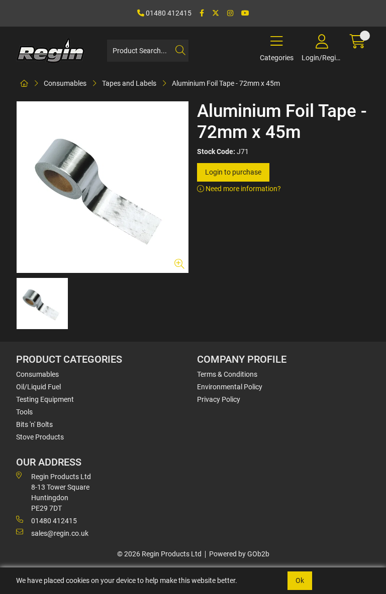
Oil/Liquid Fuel (38, 387)
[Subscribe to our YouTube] (245, 13)
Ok (300, 580)
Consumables (65, 83)
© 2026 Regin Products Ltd (159, 554)
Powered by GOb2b (239, 554)
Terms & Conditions (227, 374)
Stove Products (40, 437)
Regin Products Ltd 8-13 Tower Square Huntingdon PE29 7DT (61, 492)
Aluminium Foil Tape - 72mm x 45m (226, 83)
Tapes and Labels (129, 83)
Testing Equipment (45, 399)
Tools (24, 412)
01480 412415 (167, 13)
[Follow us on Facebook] (202, 13)
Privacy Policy (218, 399)
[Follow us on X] (215, 13)
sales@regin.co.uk (59, 533)
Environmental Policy (229, 387)
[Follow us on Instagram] (230, 13)
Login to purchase (233, 172)
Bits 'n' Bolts (34, 424)
